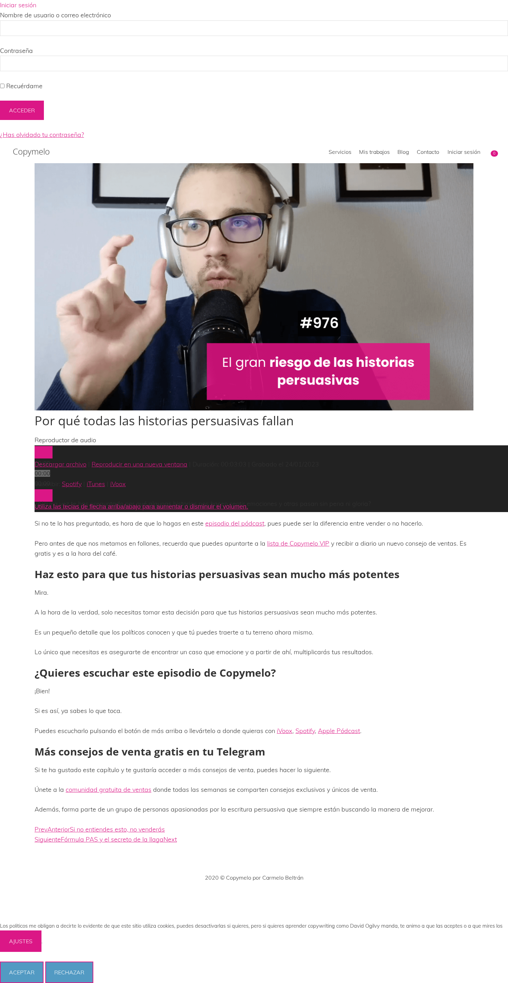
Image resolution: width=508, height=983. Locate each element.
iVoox (118, 484)
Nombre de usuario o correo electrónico (55, 15)
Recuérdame (23, 86)
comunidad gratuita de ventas (108, 790)
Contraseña (16, 51)
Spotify (72, 484)
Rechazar (69, 972)
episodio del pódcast (234, 523)
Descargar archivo (60, 464)
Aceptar (22, 972)
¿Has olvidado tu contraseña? (42, 135)
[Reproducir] (44, 452)
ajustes (20, 941)
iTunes (96, 484)
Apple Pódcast (339, 731)
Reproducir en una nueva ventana (139, 464)
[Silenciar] (44, 495)
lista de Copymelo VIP (298, 543)
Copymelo (31, 151)
